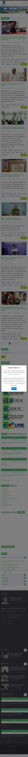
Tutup (14, 388)
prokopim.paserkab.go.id (14, 374)
